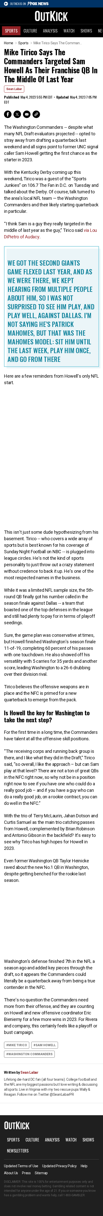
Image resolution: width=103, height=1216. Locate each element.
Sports (11, 31)
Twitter (17, 114)
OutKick (51, 16)
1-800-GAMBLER (74, 1195)
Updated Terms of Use (21, 1166)
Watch (69, 31)
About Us (11, 1173)
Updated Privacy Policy (59, 1166)
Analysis (50, 31)
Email (26, 114)
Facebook (8, 114)
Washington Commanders (30, 1054)
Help (84, 1166)
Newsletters (17, 1151)
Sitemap (41, 1173)
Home (8, 43)
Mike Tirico (17, 1045)
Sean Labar (14, 89)
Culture (30, 31)
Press (26, 1173)
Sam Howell (46, 1045)
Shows (86, 31)
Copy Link (36, 114)
